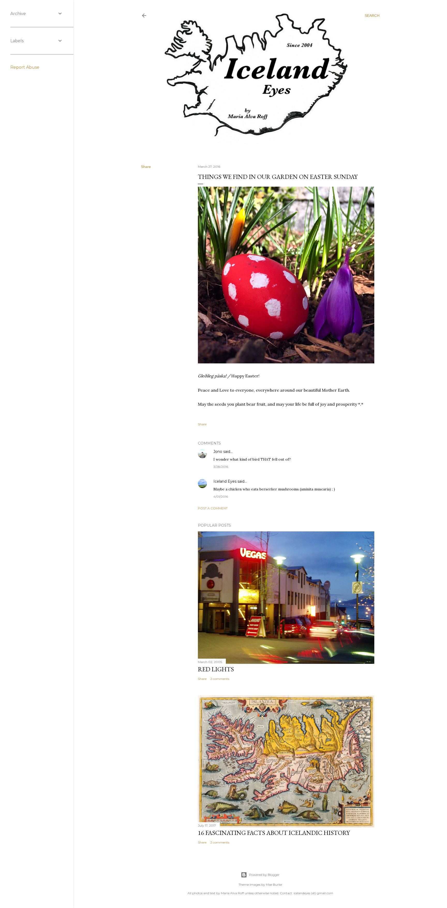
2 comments (219, 679)
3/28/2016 (220, 467)
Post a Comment (213, 508)
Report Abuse (24, 67)
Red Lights (216, 669)
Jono (217, 451)
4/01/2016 (220, 496)
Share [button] (146, 167)
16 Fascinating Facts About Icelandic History (274, 833)
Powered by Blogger (264, 875)
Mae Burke (274, 884)
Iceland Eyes (224, 481)
